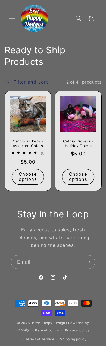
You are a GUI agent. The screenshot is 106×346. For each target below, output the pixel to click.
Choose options (27, 176)
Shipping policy (73, 339)
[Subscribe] (88, 262)
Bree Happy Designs (49, 323)
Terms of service (39, 339)
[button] (11, 18)
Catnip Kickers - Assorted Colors (28, 143)
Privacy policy (77, 330)
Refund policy (47, 330)
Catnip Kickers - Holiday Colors (78, 143)
